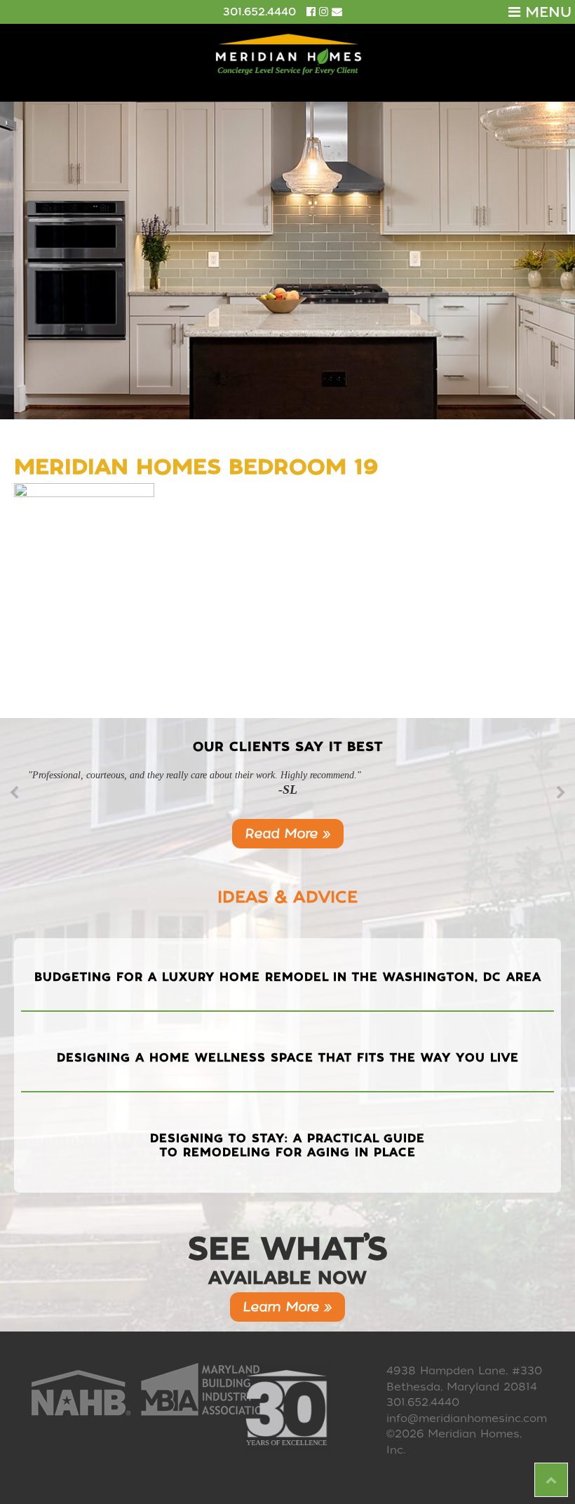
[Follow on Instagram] (325, 12)
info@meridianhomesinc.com (466, 1418)
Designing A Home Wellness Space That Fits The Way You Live (288, 1057)
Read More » (288, 833)
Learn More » (287, 1306)
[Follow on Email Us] (337, 12)
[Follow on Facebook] (312, 12)
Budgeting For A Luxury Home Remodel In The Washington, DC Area (287, 977)
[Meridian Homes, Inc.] (287, 54)
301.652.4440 (259, 12)
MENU (545, 12)
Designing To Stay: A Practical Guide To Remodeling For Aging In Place (287, 1145)
